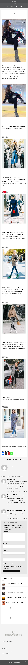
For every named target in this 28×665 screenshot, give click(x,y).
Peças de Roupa (14, 459)
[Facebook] (3, 453)
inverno (12, 460)
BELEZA (4, 643)
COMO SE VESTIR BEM (7, 641)
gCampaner (17, 662)
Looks (9, 459)
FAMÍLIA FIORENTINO (7, 651)
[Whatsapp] (11, 453)
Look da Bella (17, 460)
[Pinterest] (9, 453)
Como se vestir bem (12, 11)
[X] (6, 453)
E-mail (5, 550)
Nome (5, 543)
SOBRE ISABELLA (6, 639)
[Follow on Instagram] (10, 608)
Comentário (6, 531)
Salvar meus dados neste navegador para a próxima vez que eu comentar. (13, 566)
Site (4, 557)
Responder (24, 491)
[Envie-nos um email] (10, 618)
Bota (9, 460)
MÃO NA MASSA (5, 653)
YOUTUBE (14, 1)
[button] (2, 5)
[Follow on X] (10, 613)
